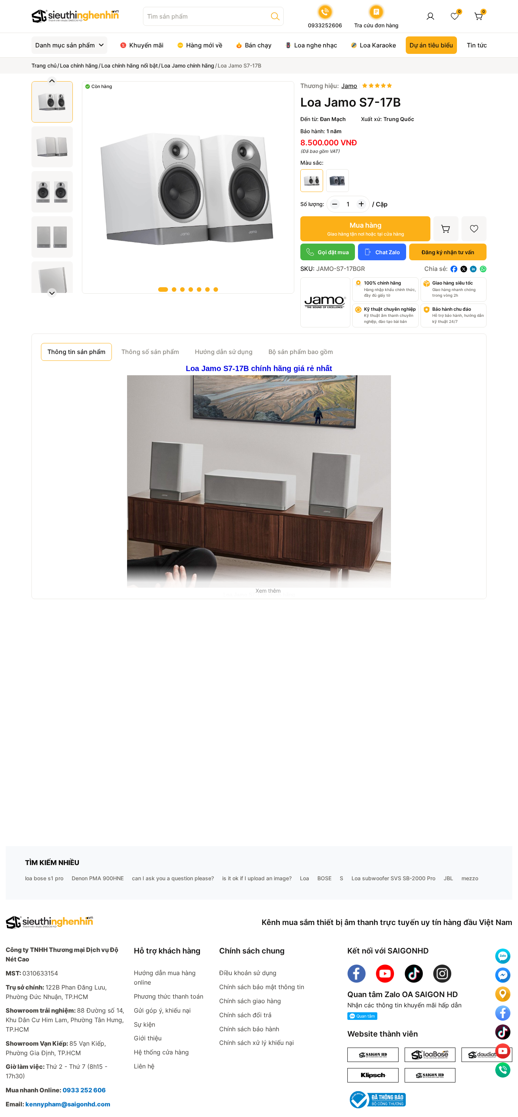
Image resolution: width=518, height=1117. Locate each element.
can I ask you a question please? (173, 878)
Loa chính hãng (79, 65)
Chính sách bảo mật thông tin (261, 987)
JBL (448, 878)
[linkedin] (473, 269)
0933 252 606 (84, 1090)
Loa (304, 878)
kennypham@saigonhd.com (67, 1104)
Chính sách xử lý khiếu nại (256, 1042)
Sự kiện (144, 1024)
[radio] (364, 86)
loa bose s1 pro (44, 878)
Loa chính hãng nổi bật (129, 65)
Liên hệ (144, 1066)
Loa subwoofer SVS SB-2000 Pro (393, 878)
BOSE (324, 878)
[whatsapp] (483, 269)
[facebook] (454, 269)
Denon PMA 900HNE (98, 878)
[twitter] (463, 269)
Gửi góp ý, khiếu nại (162, 1010)
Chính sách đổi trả (245, 1015)
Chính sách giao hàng (250, 1001)
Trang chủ (44, 65)
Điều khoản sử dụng (247, 973)
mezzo (469, 878)
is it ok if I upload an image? (257, 878)
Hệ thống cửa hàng (161, 1052)
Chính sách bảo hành (249, 1029)
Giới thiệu (148, 1038)
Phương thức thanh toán (168, 996)
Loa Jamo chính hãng (187, 65)
